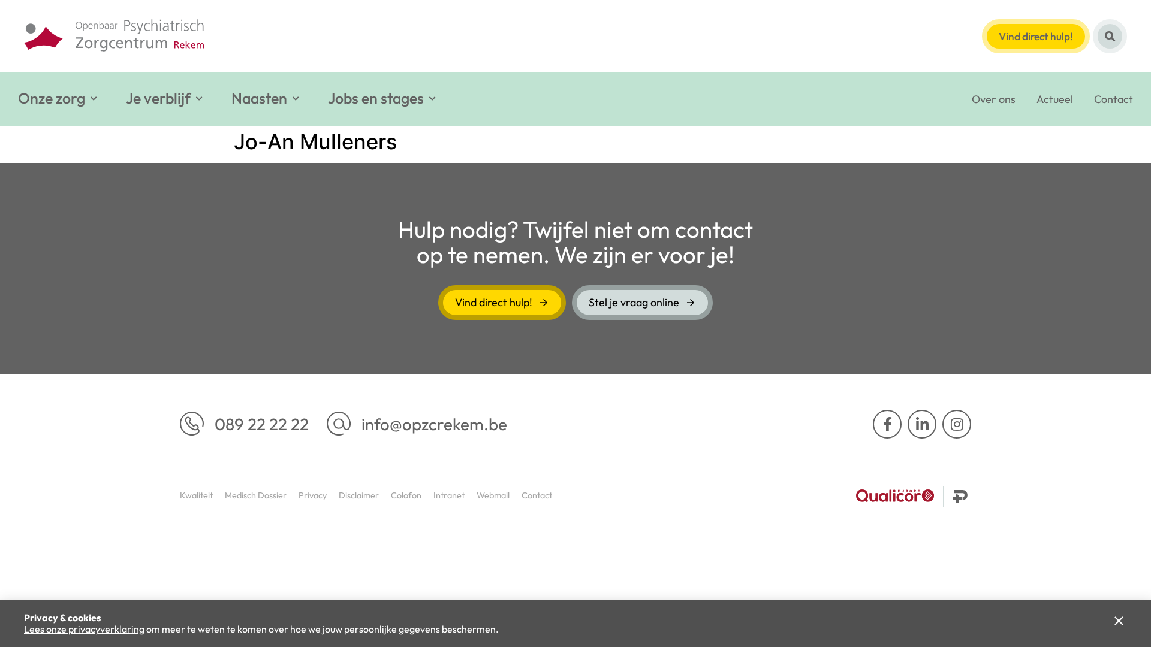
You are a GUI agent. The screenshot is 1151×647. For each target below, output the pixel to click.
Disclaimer (359, 495)
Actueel (1054, 99)
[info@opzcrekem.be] (339, 424)
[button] (58, 98)
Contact (1113, 99)
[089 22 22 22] (192, 424)
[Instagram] (956, 424)
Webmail (493, 495)
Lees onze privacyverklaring (84, 629)
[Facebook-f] (887, 424)
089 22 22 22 (262, 423)
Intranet (449, 495)
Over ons (994, 99)
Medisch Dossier (256, 495)
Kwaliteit (196, 495)
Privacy (313, 495)
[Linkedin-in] (922, 424)
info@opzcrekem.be (434, 423)
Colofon (406, 495)
